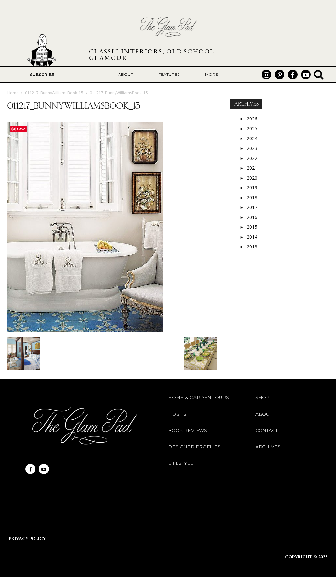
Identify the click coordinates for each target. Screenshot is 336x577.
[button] (318, 74)
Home (13, 93)
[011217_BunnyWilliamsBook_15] (85, 330)
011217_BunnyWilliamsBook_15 (54, 93)
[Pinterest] (279, 74)
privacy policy (27, 538)
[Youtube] (306, 74)
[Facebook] (293, 74)
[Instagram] (266, 74)
